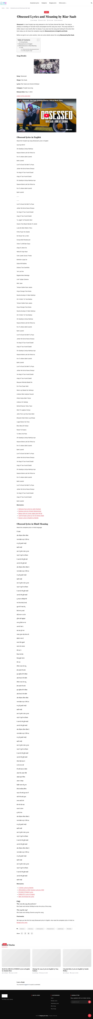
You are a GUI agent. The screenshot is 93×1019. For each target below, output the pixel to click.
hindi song (30, 928)
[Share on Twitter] (21, 933)
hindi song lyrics (40, 928)
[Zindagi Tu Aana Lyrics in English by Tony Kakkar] (46, 958)
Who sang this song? (27, 50)
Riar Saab (69, 928)
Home (3, 8)
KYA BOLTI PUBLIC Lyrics (25, 892)
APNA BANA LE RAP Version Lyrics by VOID (31, 890)
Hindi (7, 8)
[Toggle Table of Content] (37, 40)
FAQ (22, 47)
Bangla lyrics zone (22, 922)
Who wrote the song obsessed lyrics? (31, 49)
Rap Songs (53, 1008)
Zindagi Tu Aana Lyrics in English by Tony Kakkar (45, 970)
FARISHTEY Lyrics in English (26, 894)
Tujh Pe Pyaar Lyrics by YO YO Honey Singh (31, 515)
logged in (26, 984)
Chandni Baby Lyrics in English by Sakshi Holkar (75, 970)
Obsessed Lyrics (50, 928)
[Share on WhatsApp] (32, 933)
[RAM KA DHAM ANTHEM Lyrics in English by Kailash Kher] (16, 958)
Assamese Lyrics (34, 3)
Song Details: (24, 42)
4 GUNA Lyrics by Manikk (25, 887)
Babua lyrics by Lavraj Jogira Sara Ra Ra (30, 513)
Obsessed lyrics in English (25, 44)
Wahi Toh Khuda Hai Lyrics (26, 896)
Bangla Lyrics (52, 3)
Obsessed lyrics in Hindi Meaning (27, 45)
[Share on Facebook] (25, 933)
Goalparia (44, 3)
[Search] (91, 3)
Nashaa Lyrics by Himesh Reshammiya (29, 511)
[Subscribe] (89, 1001)
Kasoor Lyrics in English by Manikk (28, 518)
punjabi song (60, 928)
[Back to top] (89, 1015)
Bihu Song (53, 1006)
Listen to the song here (23, 96)
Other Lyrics (62, 3)
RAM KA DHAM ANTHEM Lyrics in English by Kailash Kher (16, 970)
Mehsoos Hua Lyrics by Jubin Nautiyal (29, 509)
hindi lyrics (22, 928)
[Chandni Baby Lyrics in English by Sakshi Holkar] (77, 958)
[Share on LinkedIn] (28, 933)
